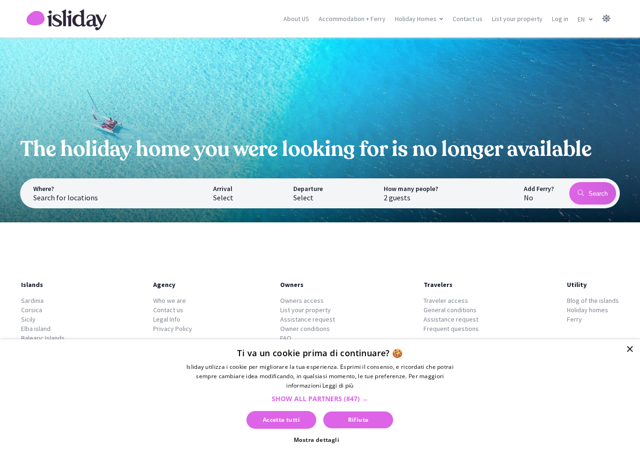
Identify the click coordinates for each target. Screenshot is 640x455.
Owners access (302, 300)
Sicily (28, 319)
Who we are (169, 300)
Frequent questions (451, 328)
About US (296, 19)
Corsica (31, 310)
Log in (560, 19)
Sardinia (32, 300)
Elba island (36, 328)
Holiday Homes (416, 19)
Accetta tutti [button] (281, 420)
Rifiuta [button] (358, 420)
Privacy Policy (172, 328)
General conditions (450, 310)
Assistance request (307, 319)
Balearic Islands (43, 338)
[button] (320, 398)
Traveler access (446, 300)
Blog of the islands (593, 300)
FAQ (285, 338)
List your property (517, 19)
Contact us (468, 19)
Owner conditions (305, 328)
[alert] (320, 397)
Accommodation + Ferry (352, 19)
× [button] (629, 349)
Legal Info (166, 319)
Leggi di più (338, 385)
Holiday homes (587, 310)
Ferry (574, 319)
